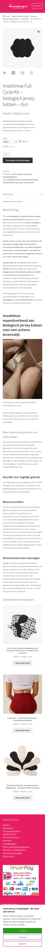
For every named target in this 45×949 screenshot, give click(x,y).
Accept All (22, 931)
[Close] (42, 906)
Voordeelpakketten (10, 177)
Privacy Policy (8, 856)
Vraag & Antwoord (10, 904)
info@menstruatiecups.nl (18, 847)
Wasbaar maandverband (20, 16)
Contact (6, 825)
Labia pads (30, 445)
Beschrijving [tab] (8, 194)
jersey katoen (29, 182)
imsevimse (19, 182)
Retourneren (8, 828)
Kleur (5, 138)
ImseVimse (25, 19)
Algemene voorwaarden (12, 853)
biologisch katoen (13, 179)
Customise (22, 937)
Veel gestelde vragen (11, 831)
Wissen (25, 141)
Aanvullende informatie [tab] (12, 201)
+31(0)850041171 (10, 844)
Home (8, 16)
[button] (39, 32)
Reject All (22, 944)
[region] (22, 927)
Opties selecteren (22, 663)
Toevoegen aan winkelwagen (17, 160)
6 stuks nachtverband (23, 572)
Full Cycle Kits (17, 174)
